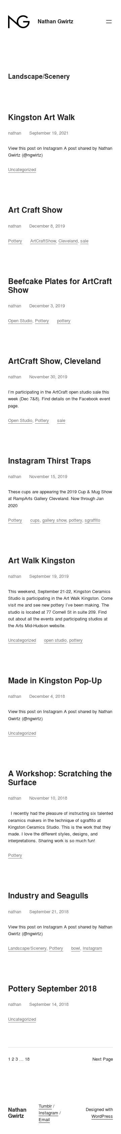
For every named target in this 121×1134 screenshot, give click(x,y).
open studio (55, 640)
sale (84, 241)
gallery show (54, 520)
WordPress (102, 1116)
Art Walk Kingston (41, 560)
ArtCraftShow (43, 241)
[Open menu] (109, 22)
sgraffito (92, 520)
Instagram (92, 948)
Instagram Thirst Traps (49, 460)
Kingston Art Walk (41, 117)
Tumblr (45, 1106)
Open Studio (20, 320)
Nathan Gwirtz (55, 21)
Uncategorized (22, 169)
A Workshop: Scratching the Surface (60, 778)
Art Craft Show (35, 210)
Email (44, 1119)
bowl (75, 948)
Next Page (102, 1059)
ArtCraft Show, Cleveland (54, 361)
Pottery (15, 241)
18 (27, 1059)
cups (35, 520)
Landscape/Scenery (27, 948)
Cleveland (68, 241)
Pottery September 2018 (52, 988)
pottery (64, 320)
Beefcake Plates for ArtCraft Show (60, 285)
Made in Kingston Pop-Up (55, 680)
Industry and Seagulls (48, 895)
